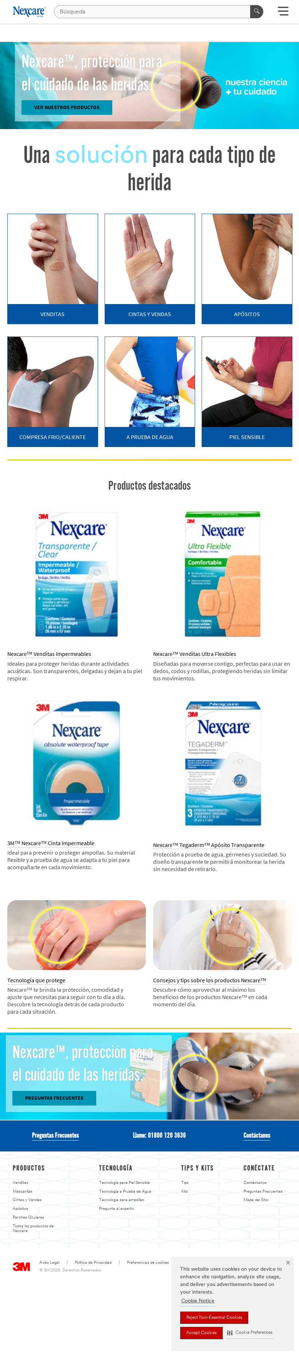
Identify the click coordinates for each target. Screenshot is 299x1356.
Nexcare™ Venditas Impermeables (49, 654)
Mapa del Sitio (256, 1200)
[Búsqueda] (256, 11)
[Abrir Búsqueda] (283, 13)
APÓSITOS (247, 314)
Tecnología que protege (36, 980)
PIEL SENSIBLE (247, 437)
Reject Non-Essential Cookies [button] (214, 1318)
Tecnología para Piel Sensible (124, 1183)
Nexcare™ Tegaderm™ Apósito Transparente (208, 845)
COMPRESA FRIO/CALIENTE (52, 437)
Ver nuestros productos (67, 107)
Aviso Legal (49, 1263)
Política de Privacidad (93, 1263)
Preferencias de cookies (148, 1263)
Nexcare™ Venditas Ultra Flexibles (194, 654)
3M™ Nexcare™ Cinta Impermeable (50, 843)
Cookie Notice (197, 1301)
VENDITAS (52, 314)
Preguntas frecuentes (54, 1098)
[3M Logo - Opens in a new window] (29, 12)
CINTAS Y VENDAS (149, 314)
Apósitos (20, 1209)
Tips (185, 1183)
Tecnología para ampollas (121, 1200)
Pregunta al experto (116, 1209)
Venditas (20, 1183)
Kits (184, 1192)
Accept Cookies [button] (201, 1333)
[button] (250, 1333)
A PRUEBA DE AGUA (150, 437)
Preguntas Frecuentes (55, 1135)
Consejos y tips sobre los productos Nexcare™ (209, 980)
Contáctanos (257, 1135)
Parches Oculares (28, 1218)
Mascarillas (22, 1192)
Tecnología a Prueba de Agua (125, 1192)
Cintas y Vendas (27, 1200)
